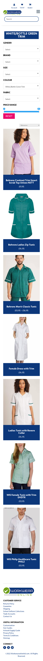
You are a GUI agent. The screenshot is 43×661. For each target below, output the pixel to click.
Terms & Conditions (10, 635)
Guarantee (7, 606)
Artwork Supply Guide (11, 630)
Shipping (6, 609)
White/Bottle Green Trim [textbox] (15, 87)
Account (14, 8)
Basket (30, 8)
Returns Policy (8, 604)
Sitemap (6, 638)
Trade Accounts (9, 614)
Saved (22, 8)
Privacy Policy (8, 633)
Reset (9, 116)
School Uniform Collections (13, 611)
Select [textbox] (7, 49)
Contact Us (7, 616)
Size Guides (7, 628)
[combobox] (21, 49)
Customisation (9, 625)
